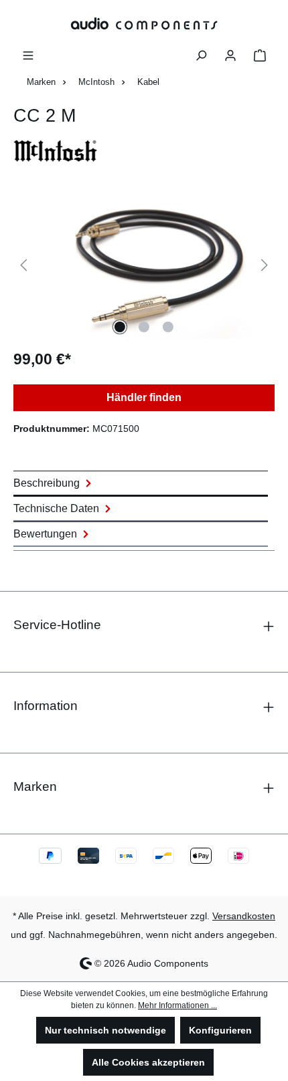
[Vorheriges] (23, 263)
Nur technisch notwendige (105, 1030)
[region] (144, 264)
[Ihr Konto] (230, 54)
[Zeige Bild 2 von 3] (144, 327)
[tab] (140, 483)
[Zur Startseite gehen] (144, 23)
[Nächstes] (265, 263)
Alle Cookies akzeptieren (148, 1062)
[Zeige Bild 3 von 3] (168, 327)
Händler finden (144, 397)
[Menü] (28, 54)
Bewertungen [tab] (46, 533)
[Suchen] (201, 54)
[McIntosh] (144, 151)
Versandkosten (243, 916)
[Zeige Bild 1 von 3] (120, 327)
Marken (35, 786)
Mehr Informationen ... (177, 1005)
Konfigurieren (220, 1030)
